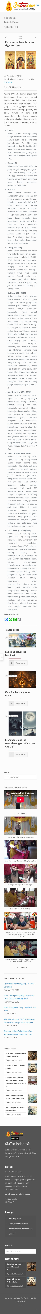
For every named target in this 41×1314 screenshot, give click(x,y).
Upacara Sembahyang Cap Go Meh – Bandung (19, 985)
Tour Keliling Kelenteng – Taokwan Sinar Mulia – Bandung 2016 (19, 997)
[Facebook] (19, 1306)
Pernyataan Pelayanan (18, 1223)
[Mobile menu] (38, 4)
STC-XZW (8, 82)
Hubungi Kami (15, 1218)
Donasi (12, 1234)
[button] (24, 813)
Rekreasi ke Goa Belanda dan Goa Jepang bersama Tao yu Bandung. (18, 1033)
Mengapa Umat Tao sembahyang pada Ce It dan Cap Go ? (20, 743)
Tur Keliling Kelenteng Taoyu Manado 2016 (20, 1009)
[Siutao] (20, 6)
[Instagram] (22, 1306)
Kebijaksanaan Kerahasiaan (21, 1228)
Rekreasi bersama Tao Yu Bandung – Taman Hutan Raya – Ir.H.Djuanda (19, 1021)
